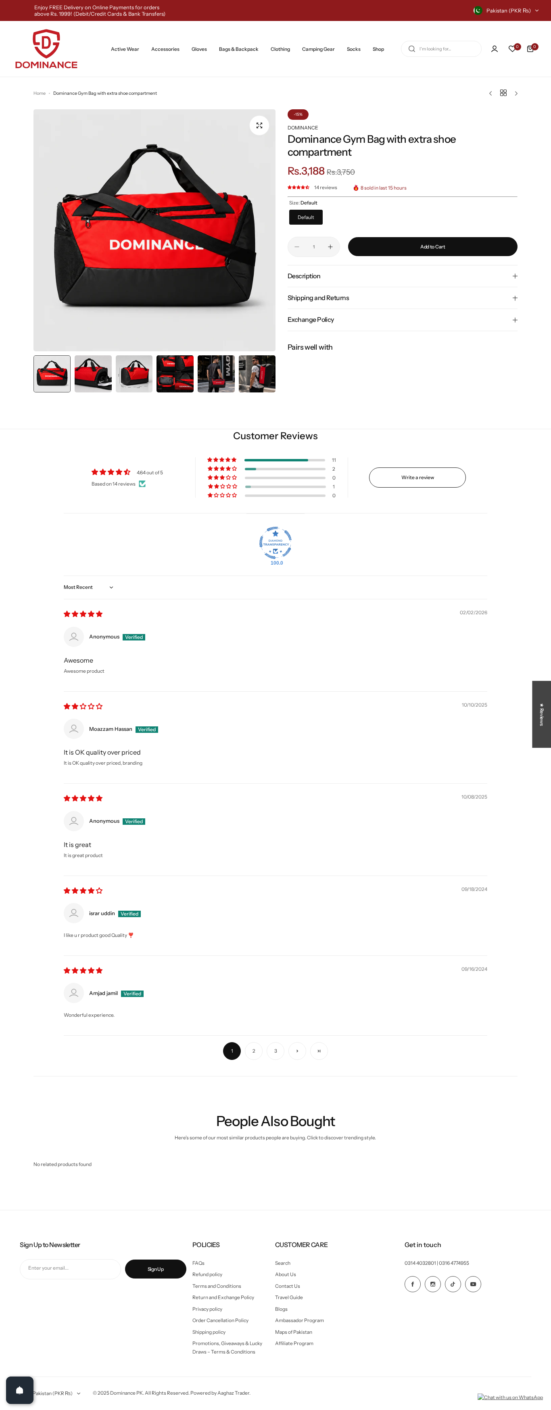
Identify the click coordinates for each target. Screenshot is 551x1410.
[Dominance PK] (46, 49)
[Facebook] (413, 1284)
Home (39, 93)
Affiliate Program (294, 1343)
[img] (83, 614)
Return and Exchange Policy (223, 1297)
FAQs (198, 1263)
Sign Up (156, 1269)
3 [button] (275, 1051)
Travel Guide (289, 1297)
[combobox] (441, 49)
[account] (494, 49)
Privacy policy (207, 1309)
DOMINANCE (303, 128)
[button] (299, 188)
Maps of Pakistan (293, 1332)
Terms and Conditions (216, 1286)
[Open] (19, 1390)
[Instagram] (433, 1284)
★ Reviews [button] (542, 714)
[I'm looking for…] (412, 49)
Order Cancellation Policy (220, 1320)
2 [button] (254, 1051)
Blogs (281, 1309)
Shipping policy (208, 1332)
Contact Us (287, 1286)
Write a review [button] (417, 477)
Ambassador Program (299, 1320)
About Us (285, 1274)
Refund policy (207, 1274)
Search (282, 1263)
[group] (154, 230)
